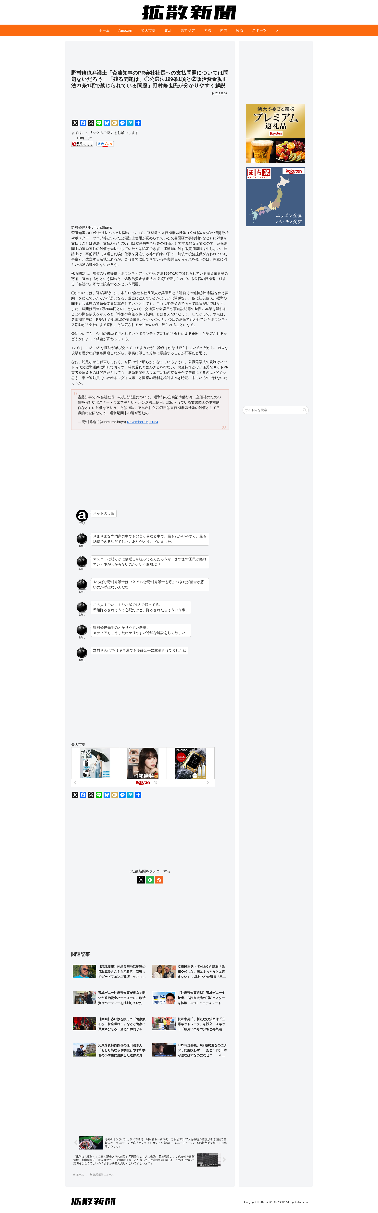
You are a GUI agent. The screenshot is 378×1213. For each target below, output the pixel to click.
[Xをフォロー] (141, 880)
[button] (304, 410)
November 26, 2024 (142, 422)
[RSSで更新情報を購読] (159, 880)
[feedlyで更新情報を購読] (150, 880)
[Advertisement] (150, 57)
